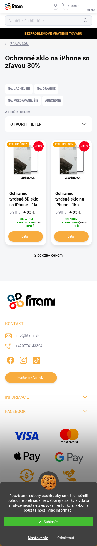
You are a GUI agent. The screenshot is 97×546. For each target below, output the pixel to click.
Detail (25, 236)
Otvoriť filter (25, 124)
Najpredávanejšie (23, 100)
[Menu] (90, 6)
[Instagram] (22, 359)
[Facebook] (9, 359)
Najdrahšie (46, 88)
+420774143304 (29, 346)
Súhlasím (51, 522)
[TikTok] (35, 359)
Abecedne (53, 100)
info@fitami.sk (27, 335)
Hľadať (85, 20)
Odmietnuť (65, 537)
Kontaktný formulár (31, 377)
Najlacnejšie (19, 88)
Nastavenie (38, 537)
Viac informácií (60, 510)
